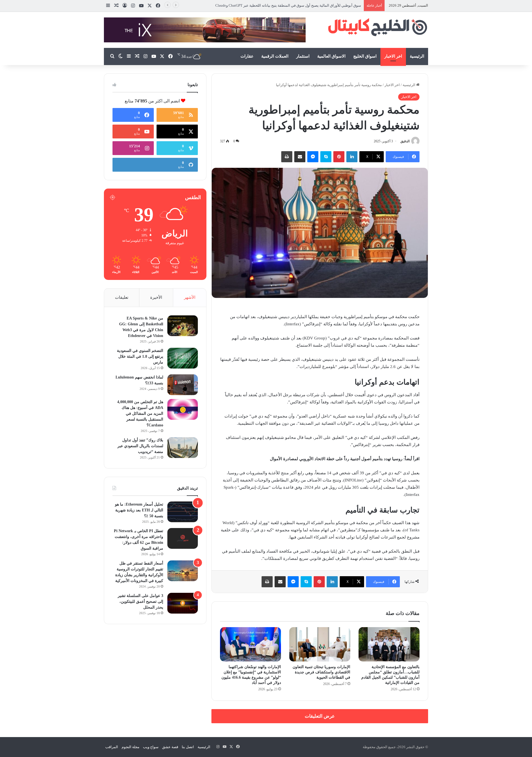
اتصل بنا (188, 747)
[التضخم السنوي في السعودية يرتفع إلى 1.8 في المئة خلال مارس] (182, 358)
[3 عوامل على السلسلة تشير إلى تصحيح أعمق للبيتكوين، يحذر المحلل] (182, 603)
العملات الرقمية (274, 56)
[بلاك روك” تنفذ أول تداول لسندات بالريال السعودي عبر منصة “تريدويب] (182, 447)
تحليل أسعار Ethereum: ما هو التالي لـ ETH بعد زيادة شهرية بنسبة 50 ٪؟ (139, 510)
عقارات (247, 56)
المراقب (111, 747)
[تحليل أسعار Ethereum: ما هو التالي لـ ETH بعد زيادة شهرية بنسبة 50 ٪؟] (182, 511)
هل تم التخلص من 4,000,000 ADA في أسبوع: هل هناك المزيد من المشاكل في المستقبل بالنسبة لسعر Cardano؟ (140, 413)
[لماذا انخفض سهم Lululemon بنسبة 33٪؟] (182, 384)
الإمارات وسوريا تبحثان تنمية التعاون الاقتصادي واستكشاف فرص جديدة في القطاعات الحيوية (321, 672)
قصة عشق (170, 747)
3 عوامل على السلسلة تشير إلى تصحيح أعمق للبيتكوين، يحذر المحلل (140, 601)
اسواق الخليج (365, 56)
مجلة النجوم (130, 747)
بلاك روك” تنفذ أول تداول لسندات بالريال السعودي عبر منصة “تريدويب (140, 446)
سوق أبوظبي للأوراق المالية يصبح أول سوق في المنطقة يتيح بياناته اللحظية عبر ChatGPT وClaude (287, 5)
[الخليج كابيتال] (377, 26)
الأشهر (189, 297)
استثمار (303, 56)
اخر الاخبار (393, 56)
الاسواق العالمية (331, 56)
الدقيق (405, 141)
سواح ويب (150, 747)
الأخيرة (156, 297)
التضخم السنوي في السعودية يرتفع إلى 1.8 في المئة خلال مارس (140, 356)
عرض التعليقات (320, 716)
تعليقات (121, 297)
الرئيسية (417, 56)
